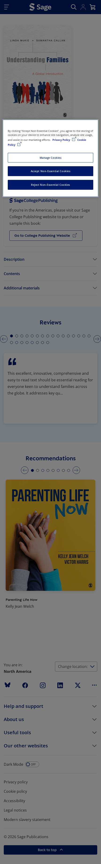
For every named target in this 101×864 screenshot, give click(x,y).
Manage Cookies (51, 157)
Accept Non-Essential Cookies (50, 171)
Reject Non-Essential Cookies (50, 184)
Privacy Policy (61, 140)
